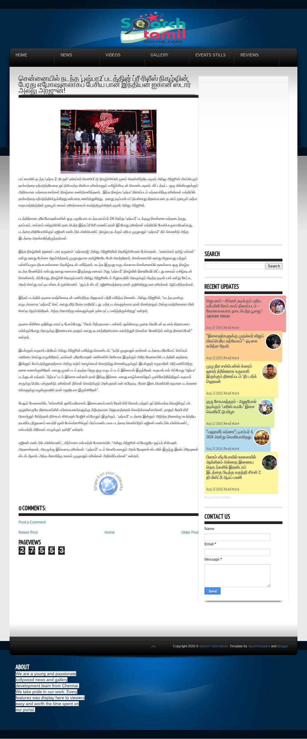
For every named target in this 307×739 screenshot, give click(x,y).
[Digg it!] (41, 486)
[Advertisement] (243, 119)
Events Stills (210, 55)
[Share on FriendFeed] (174, 486)
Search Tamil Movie (213, 646)
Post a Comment (32, 522)
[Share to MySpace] (144, 486)
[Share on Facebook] (86, 486)
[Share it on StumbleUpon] (129, 486)
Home (21, 55)
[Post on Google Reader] (159, 486)
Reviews (249, 55)
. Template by (249, 646)
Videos (113, 55)
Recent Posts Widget (217, 497)
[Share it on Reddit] (189, 486)
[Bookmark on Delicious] (71, 486)
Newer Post (28, 532)
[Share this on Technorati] (26, 486)
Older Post (189, 532)
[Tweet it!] (56, 486)
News (66, 55)
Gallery (159, 55)
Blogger (282, 646)
